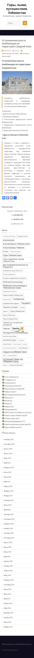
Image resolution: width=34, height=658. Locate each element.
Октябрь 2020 (9, 500)
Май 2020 (7, 510)
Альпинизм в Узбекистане (16, 243)
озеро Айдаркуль (23, 348)
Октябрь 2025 (9, 439)
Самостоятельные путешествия (16, 424)
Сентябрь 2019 (9, 519)
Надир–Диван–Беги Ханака (9, 291)
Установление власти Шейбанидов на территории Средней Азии (16, 43)
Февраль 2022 (9, 467)
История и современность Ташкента (14, 278)
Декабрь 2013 (8, 613)
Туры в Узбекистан (9, 315)
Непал (7, 403)
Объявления (9, 409)
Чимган (6, 328)
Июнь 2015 (7, 589)
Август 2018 (8, 542)
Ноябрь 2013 (8, 617)
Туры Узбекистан (17, 311)
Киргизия (8, 398)
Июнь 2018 (7, 552)
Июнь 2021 (7, 477)
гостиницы (21, 340)
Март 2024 (7, 458)
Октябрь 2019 (8, 514)
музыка (25, 344)
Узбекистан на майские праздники (12, 323)
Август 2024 (8, 453)
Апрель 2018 (8, 561)
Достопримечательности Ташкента (15, 265)
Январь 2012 (8, 627)
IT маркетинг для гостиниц (9, 236)
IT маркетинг (9, 380)
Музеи (7, 401)
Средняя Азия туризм (11, 303)
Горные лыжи (9, 392)
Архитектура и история (10, 53)
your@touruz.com (17, 224)
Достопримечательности (14, 395)
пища (4, 355)
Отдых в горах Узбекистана (14, 415)
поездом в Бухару (12, 355)
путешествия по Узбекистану (13, 360)
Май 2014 (7, 599)
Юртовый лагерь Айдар (9, 336)
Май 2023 (7, 463)
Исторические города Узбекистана (12, 270)
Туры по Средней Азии (10, 319)
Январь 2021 (8, 496)
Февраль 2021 (9, 491)
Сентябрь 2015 (9, 585)
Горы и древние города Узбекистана (13, 260)
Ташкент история (10, 307)
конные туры (7, 344)
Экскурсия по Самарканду (15, 332)
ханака (5, 365)
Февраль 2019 (9, 524)
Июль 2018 (7, 547)
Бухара (5, 251)
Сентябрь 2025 (9, 444)
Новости (8, 406)
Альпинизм (8, 240)
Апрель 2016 (8, 570)
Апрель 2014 (8, 603)
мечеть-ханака (17, 344)
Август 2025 (8, 449)
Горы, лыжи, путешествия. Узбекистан (17, 9)
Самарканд (18, 299)
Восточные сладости (15, 251)
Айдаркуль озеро (22, 236)
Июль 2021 (7, 472)
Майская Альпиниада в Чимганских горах (15, 286)
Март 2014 (7, 608)
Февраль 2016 (9, 580)
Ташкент (26, 303)
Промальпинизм (7, 299)
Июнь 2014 (7, 594)
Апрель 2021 (8, 486)
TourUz (16, 51)
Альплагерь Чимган (13, 247)
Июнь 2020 (8, 505)
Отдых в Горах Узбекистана (13, 295)
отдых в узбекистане (15, 351)
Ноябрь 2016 (8, 566)
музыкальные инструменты (9, 348)
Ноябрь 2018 (8, 528)
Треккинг (5, 311)
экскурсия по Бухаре (16, 365)
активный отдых (9, 340)
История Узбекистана (9, 274)
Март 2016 (7, 575)
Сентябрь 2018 (9, 538)
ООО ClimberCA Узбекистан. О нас (17, 412)
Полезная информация (13, 421)
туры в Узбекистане (12, 427)
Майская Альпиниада (13, 282)
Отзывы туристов (11, 418)
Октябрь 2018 (8, 533)
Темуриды (22, 307)
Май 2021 (7, 481)
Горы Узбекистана (12, 255)
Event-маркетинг (11, 377)
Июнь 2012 (7, 622)
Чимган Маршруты (17, 329)
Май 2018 (7, 556)
